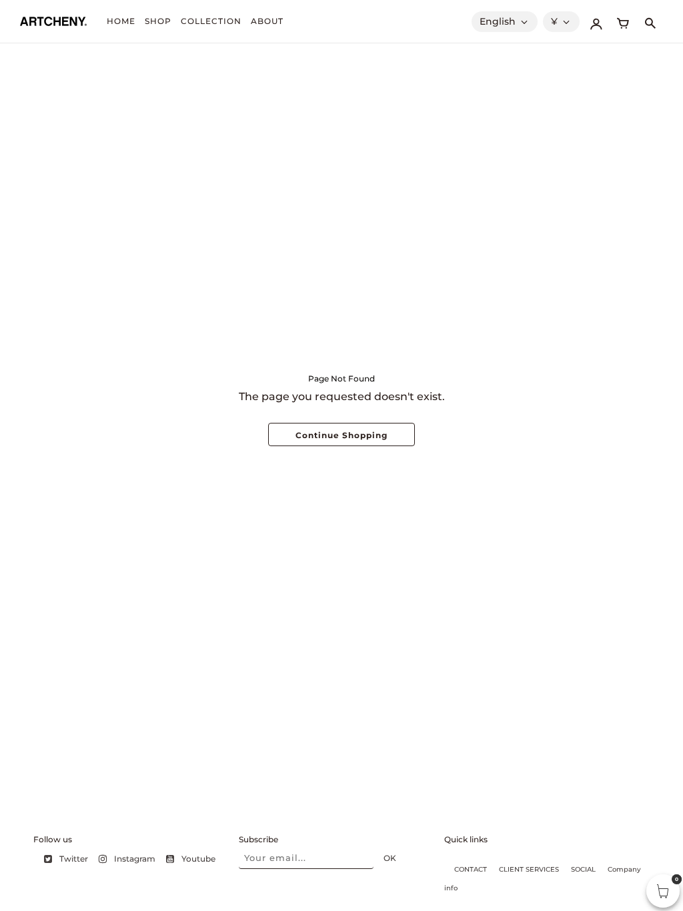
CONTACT (470, 869)
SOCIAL (583, 869)
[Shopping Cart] (623, 21)
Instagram (134, 859)
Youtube (198, 859)
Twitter (73, 859)
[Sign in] (596, 21)
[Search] (649, 21)
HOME (121, 21)
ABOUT (267, 21)
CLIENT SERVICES (529, 869)
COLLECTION (211, 21)
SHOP (158, 21)
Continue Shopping (341, 435)
